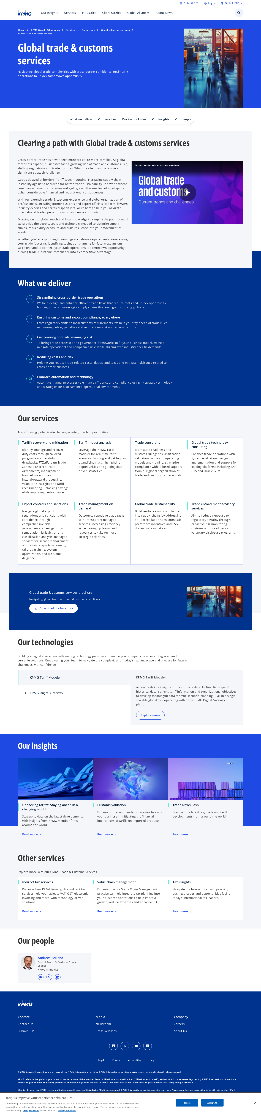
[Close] (255, 1103)
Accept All (212, 1102)
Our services (107, 119)
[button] (41, 977)
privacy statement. (67, 1110)
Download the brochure (56, 608)
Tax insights (182, 882)
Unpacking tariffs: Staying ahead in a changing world (50, 807)
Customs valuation (112, 805)
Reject (187, 1102)
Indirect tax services (37, 882)
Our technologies (134, 119)
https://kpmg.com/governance (176, 1082)
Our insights (161, 119)
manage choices (31, 1110)
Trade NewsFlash (187, 805)
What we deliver (81, 119)
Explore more (150, 715)
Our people (183, 119)
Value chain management (116, 882)
